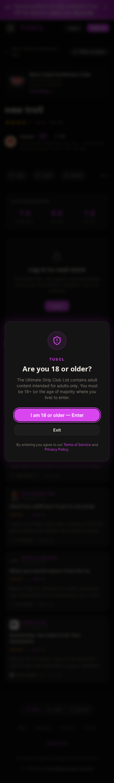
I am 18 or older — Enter (57, 415)
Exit (57, 429)
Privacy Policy (56, 449)
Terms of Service (77, 444)
